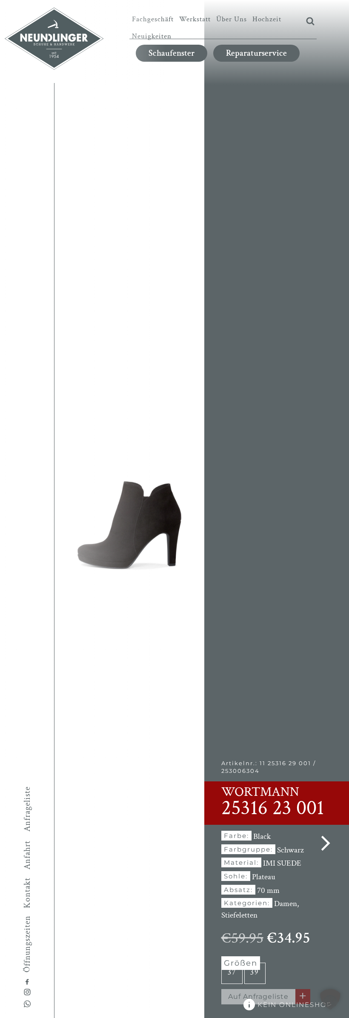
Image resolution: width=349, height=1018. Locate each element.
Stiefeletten (239, 915)
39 (254, 972)
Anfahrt (27, 855)
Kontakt (27, 893)
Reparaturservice (256, 53)
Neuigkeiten (152, 36)
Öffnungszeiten (27, 943)
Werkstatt (195, 19)
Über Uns (231, 19)
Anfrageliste (27, 808)
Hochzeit (266, 19)
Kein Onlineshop (293, 1005)
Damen (285, 903)
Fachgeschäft (153, 19)
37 (232, 972)
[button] (330, 999)
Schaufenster (172, 53)
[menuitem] (153, 19)
